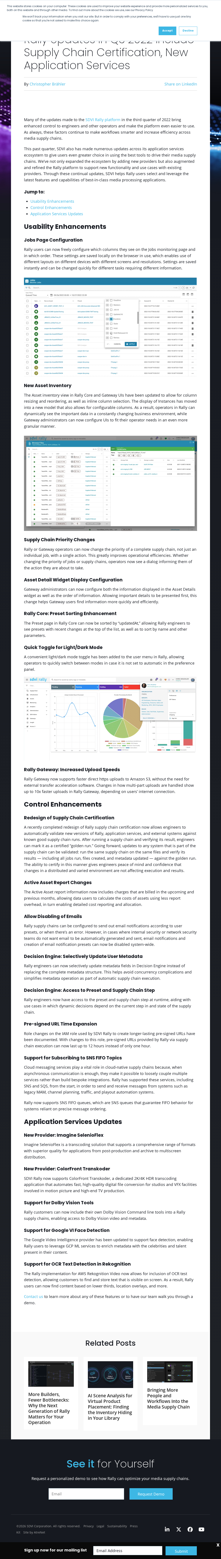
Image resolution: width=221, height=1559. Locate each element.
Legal (100, 1526)
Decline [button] (188, 31)
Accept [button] (167, 31)
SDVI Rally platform (102, 119)
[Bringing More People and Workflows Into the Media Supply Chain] (170, 1371)
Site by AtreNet (34, 1532)
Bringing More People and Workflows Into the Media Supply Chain (168, 1398)
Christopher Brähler (47, 84)
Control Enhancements (51, 207)
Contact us (33, 1296)
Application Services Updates (56, 213)
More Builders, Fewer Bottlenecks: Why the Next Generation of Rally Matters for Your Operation (49, 1408)
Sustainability (117, 1526)
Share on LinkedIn (180, 84)
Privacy (89, 1526)
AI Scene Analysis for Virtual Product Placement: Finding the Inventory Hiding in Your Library (110, 1407)
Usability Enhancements (52, 201)
